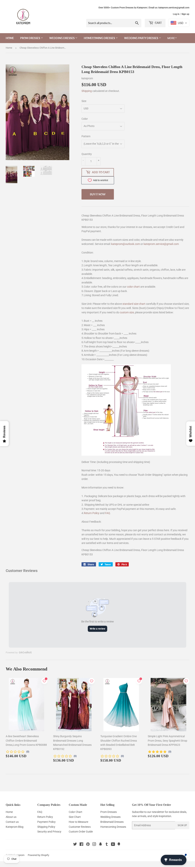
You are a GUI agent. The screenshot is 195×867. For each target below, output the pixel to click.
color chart (133, 286)
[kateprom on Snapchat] (100, 844)
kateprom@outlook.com (125, 243)
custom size (127, 312)
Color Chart (75, 811)
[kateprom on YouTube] (113, 844)
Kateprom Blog (14, 826)
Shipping (87, 90)
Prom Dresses (30, 38)
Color (85, 118)
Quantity (87, 154)
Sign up (185, 14)
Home (10, 38)
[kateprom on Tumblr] (107, 844)
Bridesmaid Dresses (112, 821)
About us (11, 816)
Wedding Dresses (62, 38)
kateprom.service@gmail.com (161, 243)
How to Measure (78, 821)
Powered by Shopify (38, 855)
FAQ (107, 513)
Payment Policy (46, 821)
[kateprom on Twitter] (75, 844)
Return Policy (91, 513)
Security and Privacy (49, 831)
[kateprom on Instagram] (94, 844)
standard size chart (133, 303)
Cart (158, 22)
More (171, 38)
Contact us (12, 821)
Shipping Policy (46, 826)
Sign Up (182, 825)
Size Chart (75, 816)
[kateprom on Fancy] (118, 844)
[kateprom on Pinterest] (88, 844)
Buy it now (97, 194)
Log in (176, 14)
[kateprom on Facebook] (81, 844)
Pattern (86, 136)
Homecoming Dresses (100, 38)
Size (84, 101)
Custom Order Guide (81, 831)
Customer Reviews (80, 826)
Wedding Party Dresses (141, 38)
